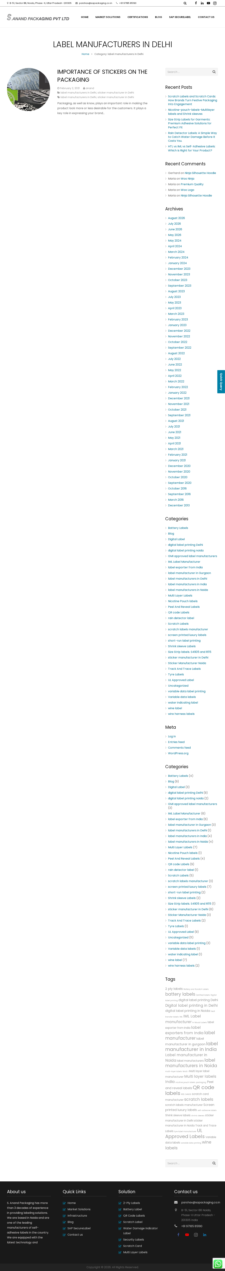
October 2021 (177, 410)
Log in (172, 736)
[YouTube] (208, 3)
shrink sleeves (197, 1115)
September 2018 (179, 494)
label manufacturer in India (191, 1046)
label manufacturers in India (187, 584)
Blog (171, 534)
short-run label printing (184, 641)
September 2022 (179, 348)
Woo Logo (187, 190)
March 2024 (176, 252)
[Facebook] (196, 3)
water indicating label (183, 703)
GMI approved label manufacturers (192, 556)
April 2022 (175, 376)
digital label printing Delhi (185, 545)
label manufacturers (190, 1061)
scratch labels (198, 1099)
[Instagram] (215, 3)
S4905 (188, 1094)
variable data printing (191, 1143)
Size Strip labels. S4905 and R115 (189, 652)
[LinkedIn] (202, 3)
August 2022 (176, 353)
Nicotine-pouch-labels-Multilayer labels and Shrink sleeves (191, 112)
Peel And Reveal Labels (184, 607)
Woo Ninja (187, 179)
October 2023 (177, 280)
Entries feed (176, 742)
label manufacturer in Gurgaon (189, 573)
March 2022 (176, 381)
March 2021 (176, 449)
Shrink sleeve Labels (182, 646)
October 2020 (177, 477)
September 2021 (179, 415)
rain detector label (181, 618)
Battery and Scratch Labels (196, 989)
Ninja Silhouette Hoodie (200, 173)
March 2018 (176, 500)
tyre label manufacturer (185, 1131)
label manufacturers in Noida (188, 590)
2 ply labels (174, 988)
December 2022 (179, 331)
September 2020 (179, 483)
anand (90, 88)
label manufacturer (190, 1035)
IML (181, 1017)
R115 (183, 1094)
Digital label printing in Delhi (191, 1005)
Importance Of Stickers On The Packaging (102, 76)
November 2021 (178, 404)
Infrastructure (77, 1216)
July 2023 (174, 297)
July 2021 (174, 426)
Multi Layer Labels (180, 596)
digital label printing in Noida (187, 1010)
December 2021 (179, 398)
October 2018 (177, 488)
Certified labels (203, 995)
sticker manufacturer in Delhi (116, 92)
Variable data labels (182, 697)
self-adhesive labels (207, 1110)
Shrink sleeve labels (178, 1115)
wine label (175, 708)
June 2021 (174, 432)
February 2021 (177, 455)
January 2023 (177, 325)
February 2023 (178, 319)
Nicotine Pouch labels (183, 601)
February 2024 (178, 257)
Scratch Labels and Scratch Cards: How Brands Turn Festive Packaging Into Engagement (192, 100)
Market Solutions (79, 1209)
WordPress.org (178, 753)
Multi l (185, 1071)
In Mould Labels (199, 1022)
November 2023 (179, 274)
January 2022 (177, 393)
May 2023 (174, 303)
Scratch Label (132, 1222)
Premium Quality (192, 184)
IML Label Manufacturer (184, 562)
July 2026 (174, 224)
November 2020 (179, 472)
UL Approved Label (181, 680)
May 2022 (174, 370)
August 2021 (176, 421)
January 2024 (177, 263)
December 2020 (179, 466)
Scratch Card (132, 1246)
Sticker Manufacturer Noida (187, 663)
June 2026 (175, 229)
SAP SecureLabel (79, 1228)
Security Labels (133, 1240)
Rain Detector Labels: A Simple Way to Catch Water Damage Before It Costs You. (192, 137)
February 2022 (178, 387)
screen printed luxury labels (187, 635)
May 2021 (174, 438)
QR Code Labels (134, 1216)
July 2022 (174, 359)
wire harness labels (181, 714)
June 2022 (175, 365)
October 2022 (177, 342)
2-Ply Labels (131, 1203)
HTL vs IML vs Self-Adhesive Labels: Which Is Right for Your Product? (191, 148)
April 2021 (174, 443)
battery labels (180, 994)
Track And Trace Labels (184, 669)
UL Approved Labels (185, 1133)
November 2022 (179, 336)
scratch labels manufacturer (188, 629)
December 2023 (179, 269)
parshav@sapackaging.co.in (95, 3)
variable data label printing (186, 691)
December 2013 (179, 505)
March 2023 (176, 314)
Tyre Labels (176, 674)
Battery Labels (178, 528)
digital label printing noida (186, 550)
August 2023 (176, 291)
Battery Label (132, 1209)
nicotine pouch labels (185, 1082)
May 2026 (174, 235)
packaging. (201, 1082)
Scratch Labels (178, 624)
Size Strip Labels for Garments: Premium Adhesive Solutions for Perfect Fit (189, 123)
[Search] (214, 72)
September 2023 (179, 286)
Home (85, 54)
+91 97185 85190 (127, 3)
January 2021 (177, 460)
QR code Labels (178, 612)
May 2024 (174, 241)
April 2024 (175, 246)
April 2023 (175, 308)
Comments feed (179, 748)
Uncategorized (178, 686)
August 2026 (176, 218)
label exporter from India (185, 567)
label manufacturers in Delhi (78, 92)
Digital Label (176, 539)
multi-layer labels (173, 1071)
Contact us (75, 1235)
